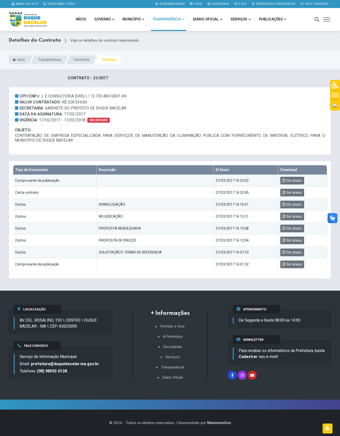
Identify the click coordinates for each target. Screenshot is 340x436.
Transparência (167, 19)
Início (81, 19)
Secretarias (172, 347)
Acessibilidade (172, 3)
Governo (102, 19)
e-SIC (242, 3)
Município (131, 19)
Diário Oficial (206, 19)
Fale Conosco (316, 3)
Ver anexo (293, 180)
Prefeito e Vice (172, 326)
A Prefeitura (172, 337)
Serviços (238, 19)
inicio (20, 60)
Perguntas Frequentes (275, 3)
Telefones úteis (61, 3)
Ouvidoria (220, 3)
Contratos (81, 60)
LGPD (198, 3)
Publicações (271, 19)
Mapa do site (26, 3)
